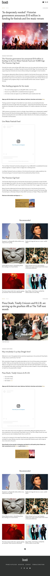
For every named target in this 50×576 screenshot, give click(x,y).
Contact (28, 564)
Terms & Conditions (38, 564)
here (11, 380)
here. (21, 195)
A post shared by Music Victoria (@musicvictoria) (18, 161)
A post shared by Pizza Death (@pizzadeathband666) (18, 425)
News (7, 8)
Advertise (21, 564)
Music (3, 8)
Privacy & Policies (11, 564)
